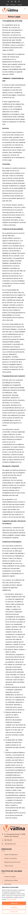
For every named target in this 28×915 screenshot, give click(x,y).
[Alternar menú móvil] (25, 8)
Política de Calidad (9, 876)
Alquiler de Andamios (10, 858)
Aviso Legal (7, 884)
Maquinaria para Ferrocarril (12, 862)
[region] (14, 900)
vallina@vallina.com (10, 844)
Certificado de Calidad (11, 880)
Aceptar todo (14, 903)
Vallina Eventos (8, 866)
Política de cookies (11, 899)
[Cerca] (26, 886)
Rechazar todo (14, 911)
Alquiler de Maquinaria (11, 854)
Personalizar (14, 907)
